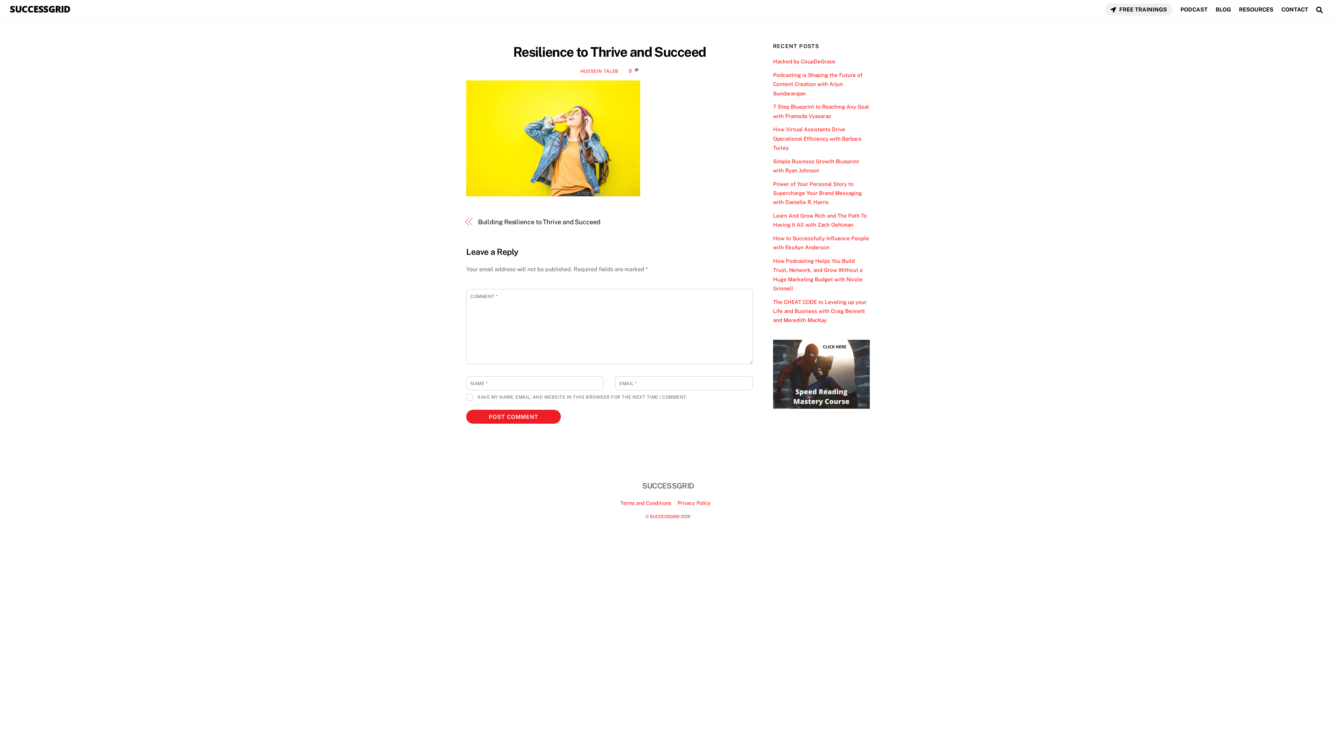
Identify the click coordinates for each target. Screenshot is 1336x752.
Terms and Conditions (645, 503)
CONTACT (1294, 9)
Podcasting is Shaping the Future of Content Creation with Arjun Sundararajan (817, 84)
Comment (484, 296)
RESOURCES (1256, 9)
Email (628, 383)
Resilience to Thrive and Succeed (609, 52)
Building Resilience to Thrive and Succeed (539, 222)
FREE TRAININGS (1142, 9)
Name (478, 383)
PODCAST (1194, 9)
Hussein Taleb (599, 71)
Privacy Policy (694, 503)
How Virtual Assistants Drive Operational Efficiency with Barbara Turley (817, 138)
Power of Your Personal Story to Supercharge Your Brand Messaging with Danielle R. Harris (817, 193)
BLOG (1223, 9)
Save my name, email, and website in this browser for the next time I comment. (582, 397)
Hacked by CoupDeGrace (804, 61)
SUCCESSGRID (664, 516)
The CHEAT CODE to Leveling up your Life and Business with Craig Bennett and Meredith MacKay (820, 311)
